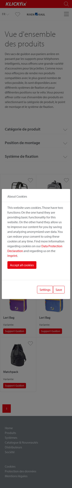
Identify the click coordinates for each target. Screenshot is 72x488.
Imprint (12, 256)
